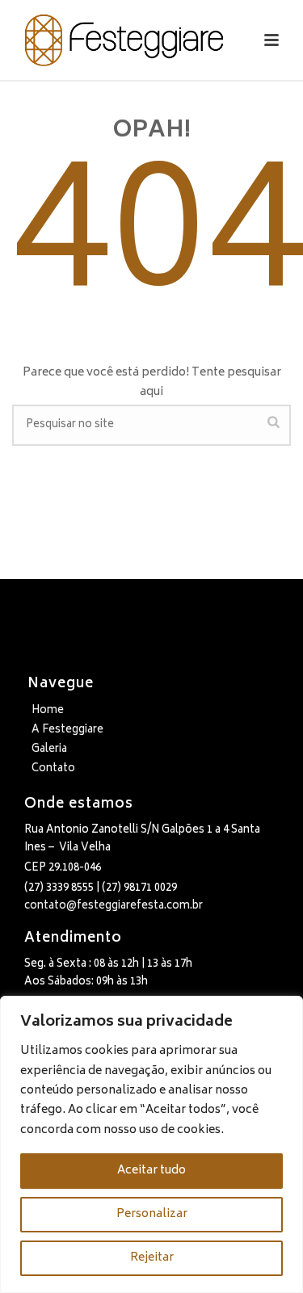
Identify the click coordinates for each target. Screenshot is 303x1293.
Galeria (49, 750)
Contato (53, 769)
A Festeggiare (67, 730)
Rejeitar (152, 1258)
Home (48, 711)
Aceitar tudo (151, 1171)
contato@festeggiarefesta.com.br (113, 906)
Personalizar (151, 1214)
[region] (151, 1144)
